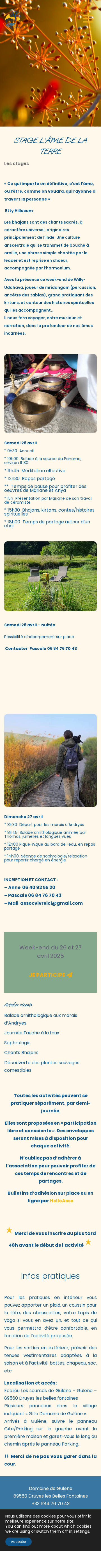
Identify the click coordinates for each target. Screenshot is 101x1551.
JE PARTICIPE (47, 975)
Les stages (16, 163)
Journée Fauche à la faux (31, 1033)
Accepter (18, 1541)
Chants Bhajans (21, 1052)
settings (81, 1531)
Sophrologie (17, 1042)
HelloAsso (62, 1200)
